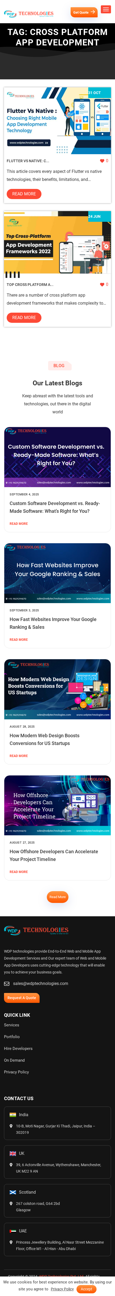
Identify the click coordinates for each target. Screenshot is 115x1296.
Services (11, 1025)
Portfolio (12, 1036)
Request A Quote (21, 998)
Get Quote (81, 12)
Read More (24, 193)
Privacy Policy (16, 1072)
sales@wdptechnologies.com (40, 983)
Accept (86, 1289)
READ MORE (19, 524)
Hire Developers (18, 1048)
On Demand (14, 1060)
